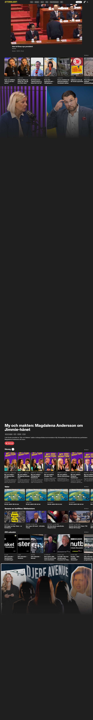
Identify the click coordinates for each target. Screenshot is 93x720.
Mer (61, 2)
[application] (46, 24)
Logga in (79, 2)
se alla (86, 55)
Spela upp (10, 443)
